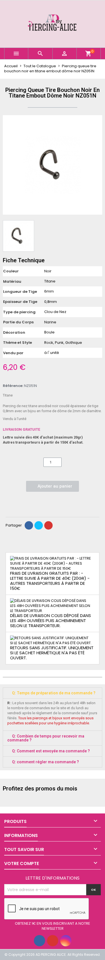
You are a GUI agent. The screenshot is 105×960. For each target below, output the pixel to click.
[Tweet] (38, 525)
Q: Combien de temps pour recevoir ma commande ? (45, 738)
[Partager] (29, 525)
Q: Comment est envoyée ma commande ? (51, 751)
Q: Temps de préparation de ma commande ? (53, 693)
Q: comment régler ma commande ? (45, 762)
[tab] (52, 693)
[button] (8, 165)
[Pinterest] (48, 525)
